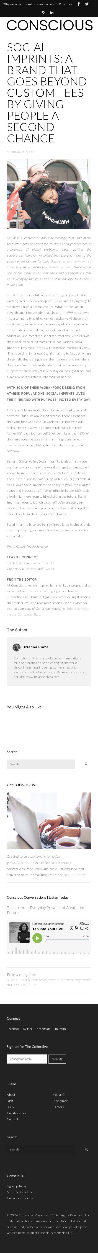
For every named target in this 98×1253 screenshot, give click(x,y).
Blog (10, 1101)
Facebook (31, 569)
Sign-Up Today (17, 1186)
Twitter (49, 569)
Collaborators (16, 1113)
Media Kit (59, 1094)
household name (60, 267)
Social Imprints (17, 295)
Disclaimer (60, 1101)
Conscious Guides (20, 1198)
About (11, 1094)
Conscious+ (26, 862)
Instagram (43, 1029)
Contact (12, 1119)
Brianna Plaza (22, 152)
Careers (58, 1107)
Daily (10, 1107)
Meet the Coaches (19, 1192)
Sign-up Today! (75, 875)
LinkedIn (60, 1029)
